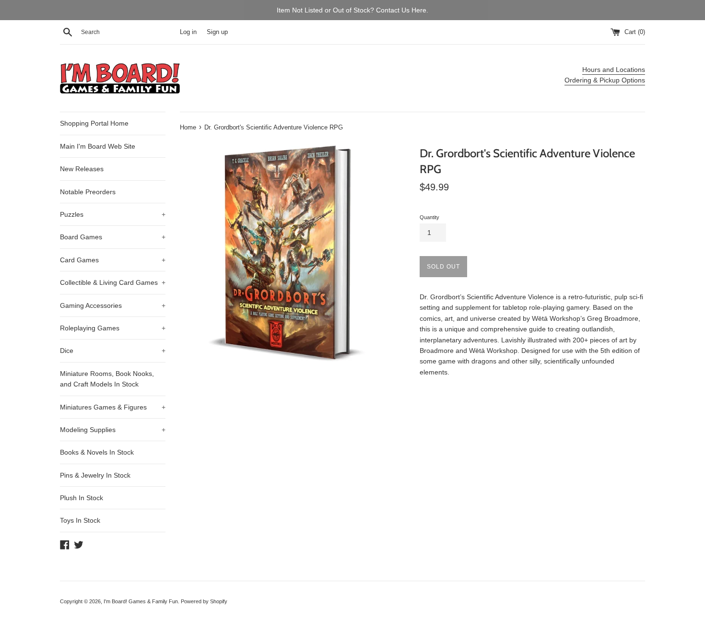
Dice (112, 350)
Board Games (112, 237)
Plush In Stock (81, 498)
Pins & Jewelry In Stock (95, 475)
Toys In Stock (80, 520)
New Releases (82, 169)
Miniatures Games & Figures (112, 407)
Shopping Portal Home (94, 123)
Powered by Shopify (204, 601)
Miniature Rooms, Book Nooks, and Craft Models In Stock (107, 379)
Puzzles (112, 214)
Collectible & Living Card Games (112, 282)
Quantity (429, 217)
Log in (188, 32)
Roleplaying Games (112, 328)
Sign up (217, 32)
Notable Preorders (88, 192)
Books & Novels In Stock (97, 452)
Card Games (112, 260)
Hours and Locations (613, 69)
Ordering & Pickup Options (604, 80)
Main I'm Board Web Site (97, 146)
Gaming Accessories (112, 305)
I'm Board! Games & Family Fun (141, 601)
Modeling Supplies (112, 430)
